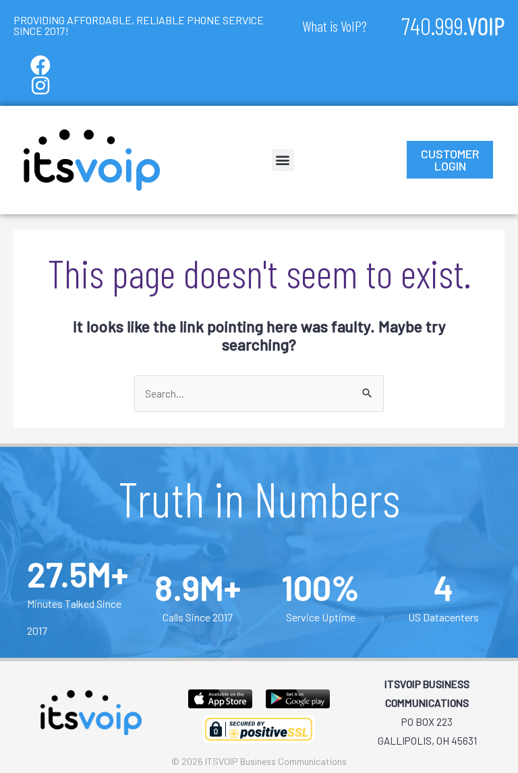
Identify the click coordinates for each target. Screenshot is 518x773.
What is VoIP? (334, 25)
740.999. (453, 25)
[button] (283, 160)
